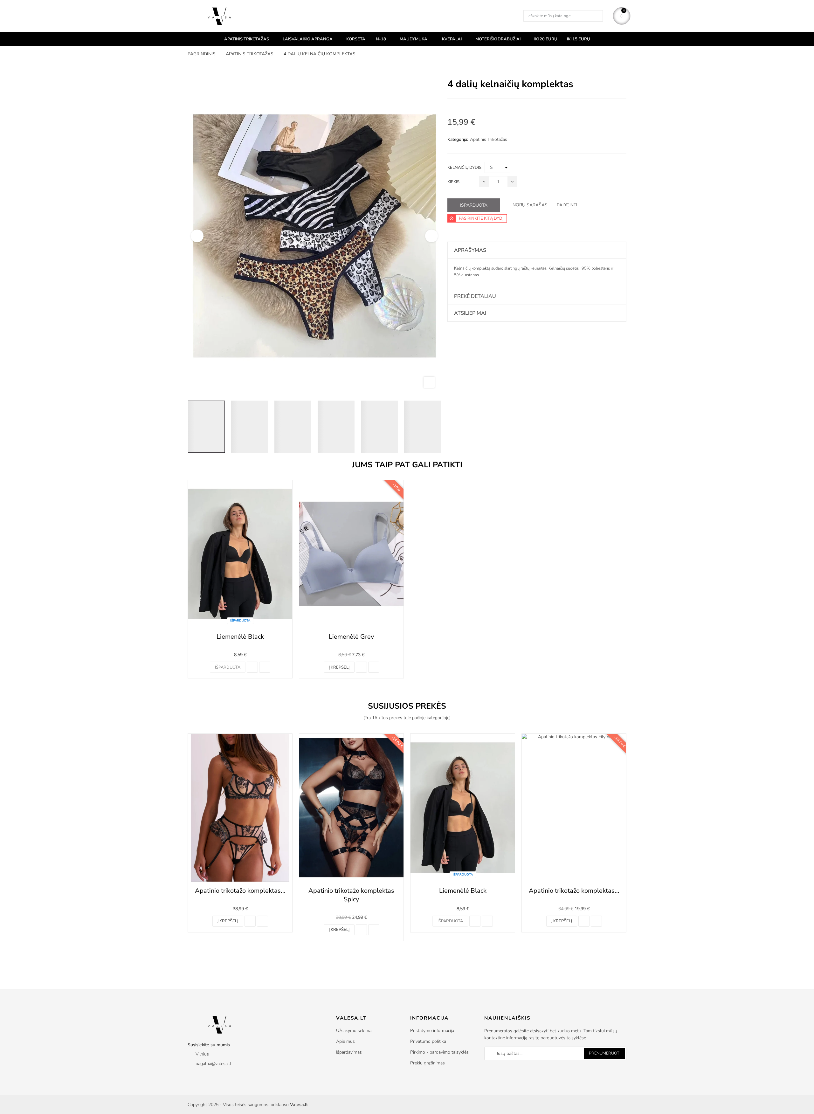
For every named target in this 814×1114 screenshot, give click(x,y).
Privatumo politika (428, 1041)
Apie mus (345, 1041)
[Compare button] (252, 667)
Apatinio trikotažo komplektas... (462, 890)
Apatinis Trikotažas (488, 139)
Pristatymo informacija (432, 1031)
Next (431, 236)
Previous (197, 236)
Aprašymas (470, 250)
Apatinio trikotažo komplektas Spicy (240, 895)
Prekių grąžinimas (427, 1063)
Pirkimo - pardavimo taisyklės (439, 1052)
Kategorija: (457, 139)
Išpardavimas (349, 1052)
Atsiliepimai (470, 313)
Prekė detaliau (475, 296)
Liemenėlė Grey (351, 636)
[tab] (537, 250)
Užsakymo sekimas (355, 1031)
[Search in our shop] (595, 15)
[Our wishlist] (264, 667)
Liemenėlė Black (240, 636)
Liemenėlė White (574, 890)
